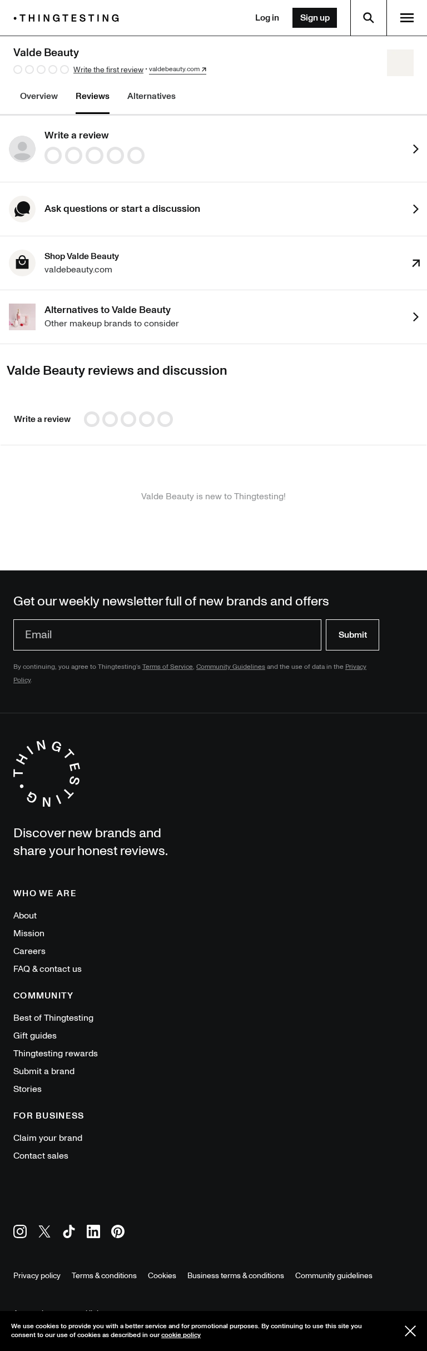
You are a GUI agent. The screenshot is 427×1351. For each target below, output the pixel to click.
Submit (353, 635)
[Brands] (69, 18)
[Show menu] (407, 18)
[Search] (368, 18)
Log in (267, 18)
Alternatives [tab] (151, 96)
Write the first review (108, 69)
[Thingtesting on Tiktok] (69, 1233)
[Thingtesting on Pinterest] (118, 1233)
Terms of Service (167, 667)
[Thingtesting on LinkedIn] (93, 1233)
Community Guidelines (230, 667)
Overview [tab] (39, 96)
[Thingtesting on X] (44, 1233)
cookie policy (181, 1335)
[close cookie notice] (410, 1331)
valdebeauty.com (174, 69)
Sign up (315, 18)
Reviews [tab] (93, 96)
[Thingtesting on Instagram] (20, 1233)
